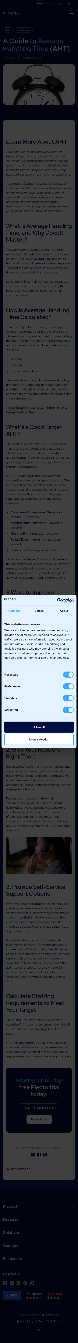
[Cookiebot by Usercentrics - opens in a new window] (57, 600)
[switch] (68, 686)
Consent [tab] (14, 610)
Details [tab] (39, 610)
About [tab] (64, 610)
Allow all (39, 727)
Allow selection (39, 739)
